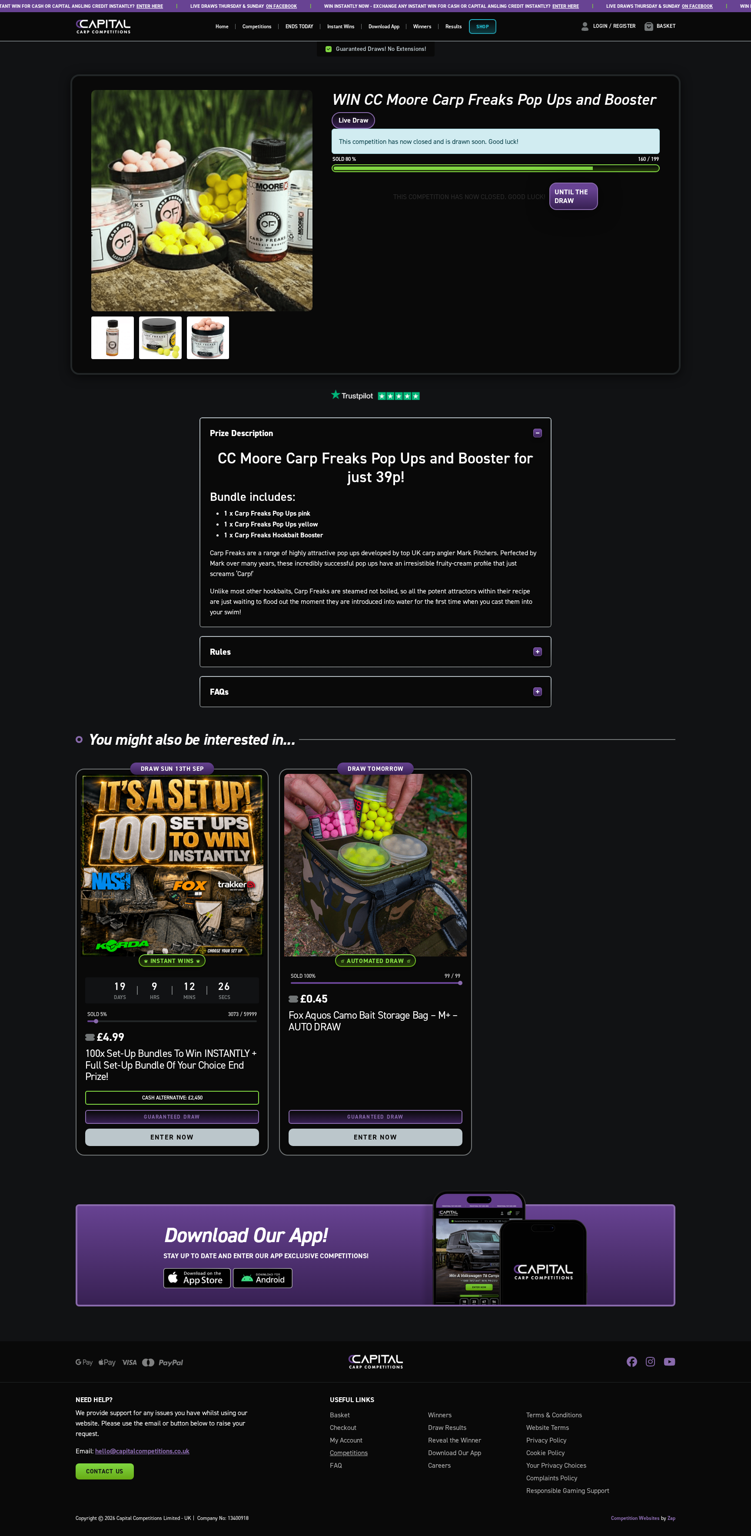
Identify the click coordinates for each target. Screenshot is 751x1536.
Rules (220, 651)
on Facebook (254, 6)
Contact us (104, 1471)
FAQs (219, 691)
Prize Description (241, 433)
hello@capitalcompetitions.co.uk (142, 1451)
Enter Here (123, 6)
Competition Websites (635, 1518)
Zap (671, 1518)
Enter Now (171, 1137)
